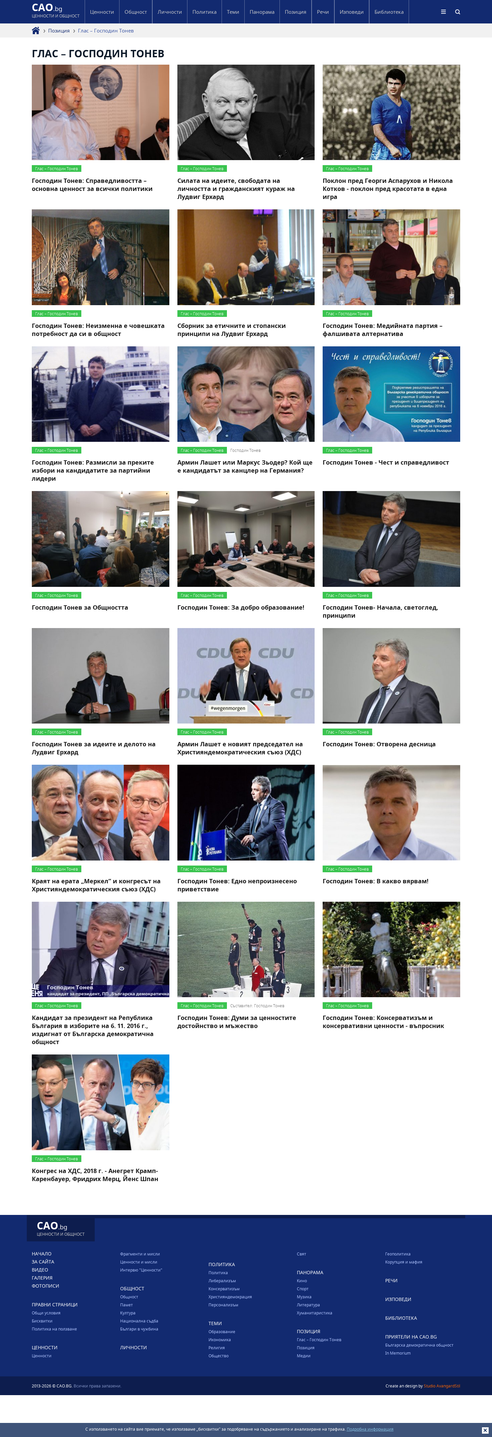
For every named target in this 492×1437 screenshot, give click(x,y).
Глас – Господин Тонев (319, 1339)
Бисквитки (42, 1320)
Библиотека (389, 11)
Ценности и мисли (138, 1261)
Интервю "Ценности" (141, 1270)
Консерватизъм (224, 1288)
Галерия (42, 1278)
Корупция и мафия (403, 1261)
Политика (218, 1272)
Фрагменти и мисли (140, 1253)
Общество (219, 1355)
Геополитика (398, 1253)
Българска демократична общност (419, 1345)
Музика (304, 1296)
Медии (304, 1355)
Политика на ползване (54, 1328)
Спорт (303, 1288)
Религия (217, 1347)
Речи (323, 11)
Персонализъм (223, 1304)
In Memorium (398, 1353)
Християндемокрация (230, 1296)
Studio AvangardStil (442, 1385)
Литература (308, 1304)
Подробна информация (370, 1429)
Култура (128, 1312)
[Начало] (36, 30)
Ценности (42, 1355)
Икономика (220, 1339)
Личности (170, 11)
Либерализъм (222, 1280)
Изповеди (352, 11)
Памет (126, 1304)
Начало (42, 1253)
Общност (129, 1296)
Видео (40, 1270)
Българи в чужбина (139, 1328)
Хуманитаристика (314, 1312)
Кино (302, 1280)
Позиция (59, 30)
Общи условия (46, 1312)
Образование (222, 1331)
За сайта (43, 1261)
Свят (301, 1253)
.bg (56, 11)
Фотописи (45, 1286)
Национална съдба (139, 1320)
